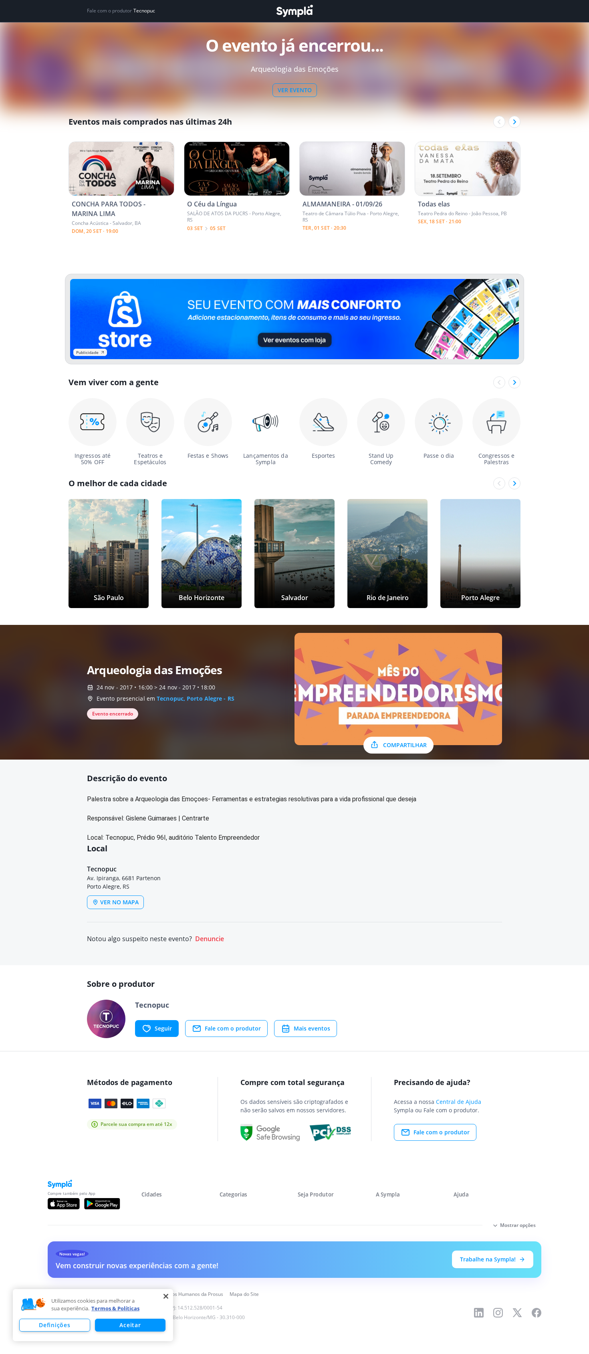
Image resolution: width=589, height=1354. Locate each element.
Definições (54, 1325)
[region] (93, 1315)
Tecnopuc (144, 11)
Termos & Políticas (115, 1308)
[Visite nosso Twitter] (517, 1313)
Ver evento (295, 90)
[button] (33, 1305)
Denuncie (209, 939)
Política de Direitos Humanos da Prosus (179, 1294)
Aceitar (130, 1325)
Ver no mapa (119, 902)
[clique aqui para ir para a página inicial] (294, 11)
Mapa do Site (244, 1294)
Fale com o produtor (233, 1028)
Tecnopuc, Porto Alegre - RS (195, 698)
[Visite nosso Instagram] (498, 1313)
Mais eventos (312, 1028)
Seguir (163, 1028)
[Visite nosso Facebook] (536, 1313)
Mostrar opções (518, 1225)
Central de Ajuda (458, 1101)
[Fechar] (166, 1296)
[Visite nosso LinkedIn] (479, 1313)
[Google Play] (102, 1203)
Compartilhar (405, 745)
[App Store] (64, 1203)
